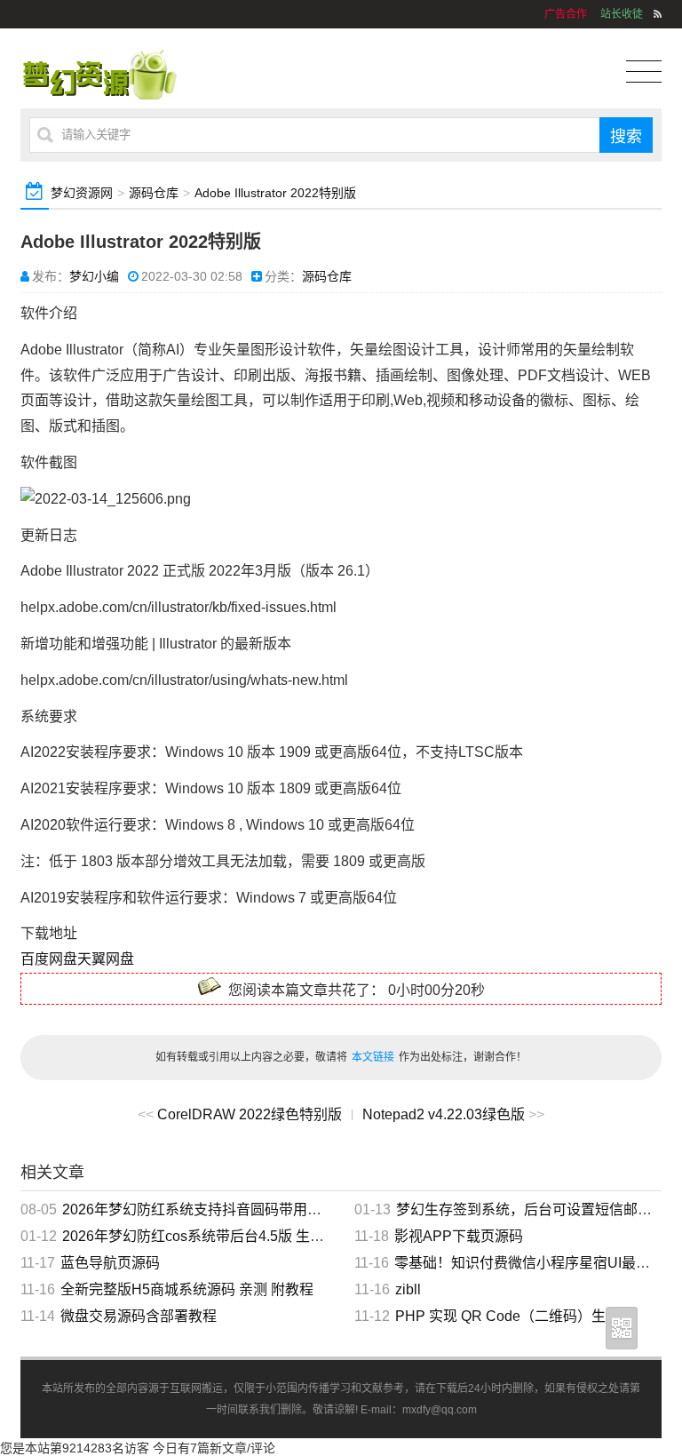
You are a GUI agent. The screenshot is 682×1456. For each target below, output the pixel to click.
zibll (408, 1289)
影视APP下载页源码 (458, 1236)
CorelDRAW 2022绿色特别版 (249, 1114)
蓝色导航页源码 (110, 1262)
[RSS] (658, 14)
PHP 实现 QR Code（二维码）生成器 (514, 1316)
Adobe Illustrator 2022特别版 (275, 193)
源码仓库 (153, 193)
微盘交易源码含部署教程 (138, 1316)
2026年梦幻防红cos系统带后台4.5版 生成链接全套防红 (235, 1236)
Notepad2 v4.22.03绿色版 (443, 1114)
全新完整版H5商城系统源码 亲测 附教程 (186, 1289)
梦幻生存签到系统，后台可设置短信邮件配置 (538, 1209)
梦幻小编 (94, 276)
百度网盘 (48, 959)
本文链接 (373, 1057)
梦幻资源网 (82, 193)
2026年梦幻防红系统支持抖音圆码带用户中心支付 (220, 1209)
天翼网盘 (105, 959)
